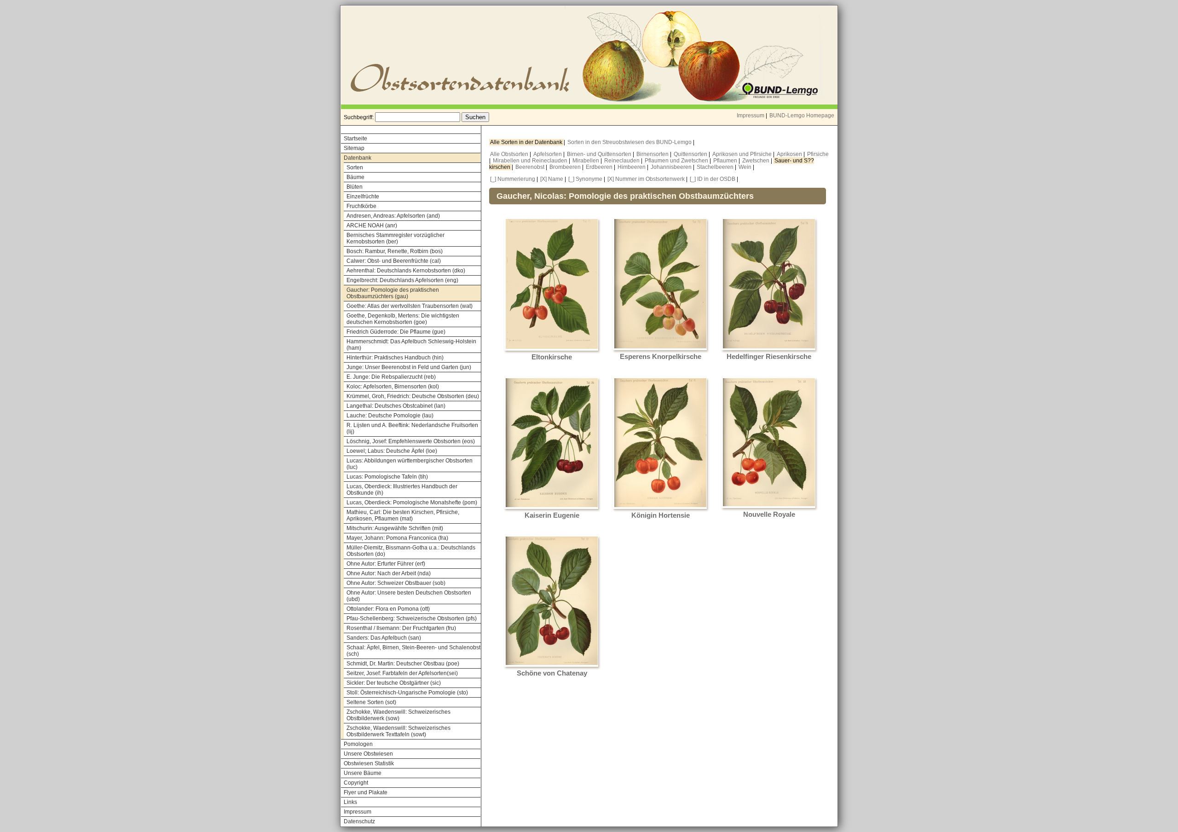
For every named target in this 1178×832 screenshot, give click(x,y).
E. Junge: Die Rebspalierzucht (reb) (391, 377)
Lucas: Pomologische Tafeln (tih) (387, 477)
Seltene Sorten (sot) (371, 702)
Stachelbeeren (716, 167)
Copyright (356, 783)
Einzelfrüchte (362, 196)
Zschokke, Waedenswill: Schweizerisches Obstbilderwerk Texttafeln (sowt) (398, 731)
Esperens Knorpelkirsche (660, 356)
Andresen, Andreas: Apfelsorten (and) (393, 216)
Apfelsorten (548, 154)
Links (350, 802)
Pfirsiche (818, 154)
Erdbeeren (600, 167)
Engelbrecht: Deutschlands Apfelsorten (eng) (402, 280)
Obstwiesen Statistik (369, 763)
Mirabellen (586, 160)
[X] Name (551, 179)
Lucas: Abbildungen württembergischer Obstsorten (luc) (409, 463)
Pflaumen (726, 160)
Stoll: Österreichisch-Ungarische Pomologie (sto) (407, 692)
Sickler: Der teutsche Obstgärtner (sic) (393, 683)
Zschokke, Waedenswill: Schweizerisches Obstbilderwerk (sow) (398, 715)
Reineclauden (622, 160)
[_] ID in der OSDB (712, 179)
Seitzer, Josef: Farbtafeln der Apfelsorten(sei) (402, 673)
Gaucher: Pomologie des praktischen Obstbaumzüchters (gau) (392, 293)
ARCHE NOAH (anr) (371, 225)
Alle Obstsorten (510, 154)
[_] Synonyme (585, 179)
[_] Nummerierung (512, 179)
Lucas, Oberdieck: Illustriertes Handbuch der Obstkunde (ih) (401, 489)
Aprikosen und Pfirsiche (742, 154)
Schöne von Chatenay (552, 673)
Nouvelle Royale (769, 514)
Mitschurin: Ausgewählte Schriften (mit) (394, 528)
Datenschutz (359, 821)
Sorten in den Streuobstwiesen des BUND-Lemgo (630, 142)
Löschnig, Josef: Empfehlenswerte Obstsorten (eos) (410, 441)
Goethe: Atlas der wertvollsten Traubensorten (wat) (409, 306)
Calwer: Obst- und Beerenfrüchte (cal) (393, 261)
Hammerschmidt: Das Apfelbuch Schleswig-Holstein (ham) (411, 344)
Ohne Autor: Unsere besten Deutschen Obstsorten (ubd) (408, 595)
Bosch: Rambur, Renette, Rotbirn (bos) (394, 251)
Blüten (354, 187)
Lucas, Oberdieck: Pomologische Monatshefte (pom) (411, 502)
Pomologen (358, 744)
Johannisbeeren (672, 167)
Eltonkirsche (551, 357)
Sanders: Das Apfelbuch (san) (383, 638)
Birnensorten (653, 154)
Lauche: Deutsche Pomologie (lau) (389, 415)
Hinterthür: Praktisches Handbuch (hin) (395, 357)
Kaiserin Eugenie (552, 515)
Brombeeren (565, 167)
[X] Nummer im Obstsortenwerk (646, 179)
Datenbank (357, 158)
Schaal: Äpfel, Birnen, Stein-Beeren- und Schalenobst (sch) (413, 650)
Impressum (750, 115)
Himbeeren (632, 167)
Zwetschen (756, 160)
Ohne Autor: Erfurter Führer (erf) (385, 563)
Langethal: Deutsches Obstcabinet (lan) (395, 406)
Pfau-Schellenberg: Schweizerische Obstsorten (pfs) (411, 618)
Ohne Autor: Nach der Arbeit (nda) (388, 573)
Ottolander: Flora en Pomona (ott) (388, 609)
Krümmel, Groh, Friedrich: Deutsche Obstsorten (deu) (412, 396)
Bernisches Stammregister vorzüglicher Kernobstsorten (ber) (395, 238)
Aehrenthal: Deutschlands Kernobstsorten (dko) (405, 270)
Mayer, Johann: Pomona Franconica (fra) (397, 538)
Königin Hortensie (660, 515)
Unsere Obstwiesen (368, 754)
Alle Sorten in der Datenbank (527, 142)
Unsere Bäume (362, 773)
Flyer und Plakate (365, 792)
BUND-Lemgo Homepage (801, 115)
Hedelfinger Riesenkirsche (769, 356)
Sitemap (354, 148)
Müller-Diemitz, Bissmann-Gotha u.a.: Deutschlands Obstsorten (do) (410, 550)
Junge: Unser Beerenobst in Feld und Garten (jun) (408, 367)
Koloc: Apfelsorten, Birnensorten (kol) (392, 386)
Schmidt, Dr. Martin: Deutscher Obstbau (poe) (402, 663)
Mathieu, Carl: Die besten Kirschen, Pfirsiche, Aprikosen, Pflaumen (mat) (402, 515)
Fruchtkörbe (361, 206)
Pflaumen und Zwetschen (677, 160)
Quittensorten (691, 154)
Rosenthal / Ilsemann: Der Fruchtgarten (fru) (401, 628)
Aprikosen (790, 154)
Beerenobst (530, 167)
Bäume (355, 177)
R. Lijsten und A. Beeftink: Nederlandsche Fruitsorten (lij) (412, 428)
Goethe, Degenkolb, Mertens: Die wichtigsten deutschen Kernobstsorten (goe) (402, 318)
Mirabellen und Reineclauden (531, 160)
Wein (746, 167)
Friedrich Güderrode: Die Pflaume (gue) (395, 332)
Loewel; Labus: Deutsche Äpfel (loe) (391, 451)
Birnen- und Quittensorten (600, 154)
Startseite (355, 138)
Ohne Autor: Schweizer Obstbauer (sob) (395, 583)
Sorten (354, 167)
